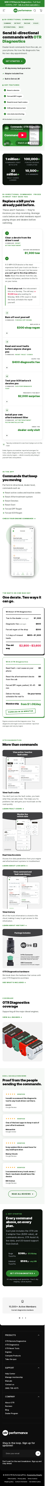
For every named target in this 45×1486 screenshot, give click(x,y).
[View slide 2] (21, 1326)
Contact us (9, 1393)
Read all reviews (21, 1194)
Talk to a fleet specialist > (29, 5)
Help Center (10, 1382)
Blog (7, 1418)
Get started (14, 61)
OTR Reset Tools (12, 1356)
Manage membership (14, 1385)
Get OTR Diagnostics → (21, 1280)
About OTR (9, 1411)
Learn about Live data (15, 867)
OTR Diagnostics (12, 1353)
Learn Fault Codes (13, 809)
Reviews (8, 1414)
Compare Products (13, 1364)
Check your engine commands (19, 521)
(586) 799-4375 (11, 1396)
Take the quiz (10, 1367)
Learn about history (14, 925)
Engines (8, 1360)
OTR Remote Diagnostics (15, 1349)
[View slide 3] (24, 1326)
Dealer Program (11, 1422)
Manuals (8, 1389)
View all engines (12, 1015)
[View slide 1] (18, 1326)
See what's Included (14, 980)
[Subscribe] (36, 1461)
